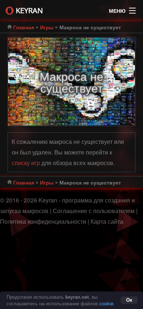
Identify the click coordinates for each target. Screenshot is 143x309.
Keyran (29, 10)
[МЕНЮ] (132, 8)
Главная (23, 27)
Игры (47, 27)
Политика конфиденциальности (43, 221)
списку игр (26, 163)
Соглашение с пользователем (94, 210)
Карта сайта (107, 221)
